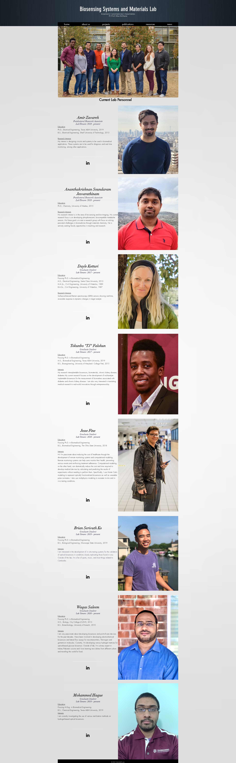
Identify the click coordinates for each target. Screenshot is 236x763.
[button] (86, 24)
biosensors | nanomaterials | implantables (118, 14)
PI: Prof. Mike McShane (118, 16)
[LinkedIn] (87, 162)
